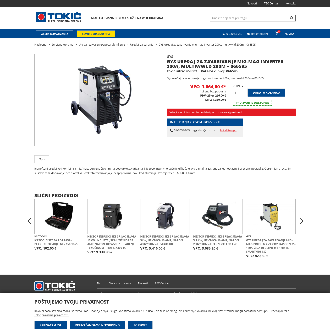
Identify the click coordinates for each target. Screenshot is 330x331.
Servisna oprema (63, 44)
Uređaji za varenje (141, 44)
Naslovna (40, 44)
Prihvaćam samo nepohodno (97, 325)
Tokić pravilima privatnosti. (51, 315)
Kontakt (290, 3)
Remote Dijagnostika (96, 34)
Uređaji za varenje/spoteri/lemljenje (102, 44)
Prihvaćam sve (51, 325)
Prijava (289, 33)
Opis (42, 159)
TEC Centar (271, 3)
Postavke (140, 325)
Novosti (252, 3)
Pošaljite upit (228, 130)
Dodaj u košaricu (266, 92)
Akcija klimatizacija (54, 34)
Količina (238, 86)
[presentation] (29, 221)
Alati (99, 283)
